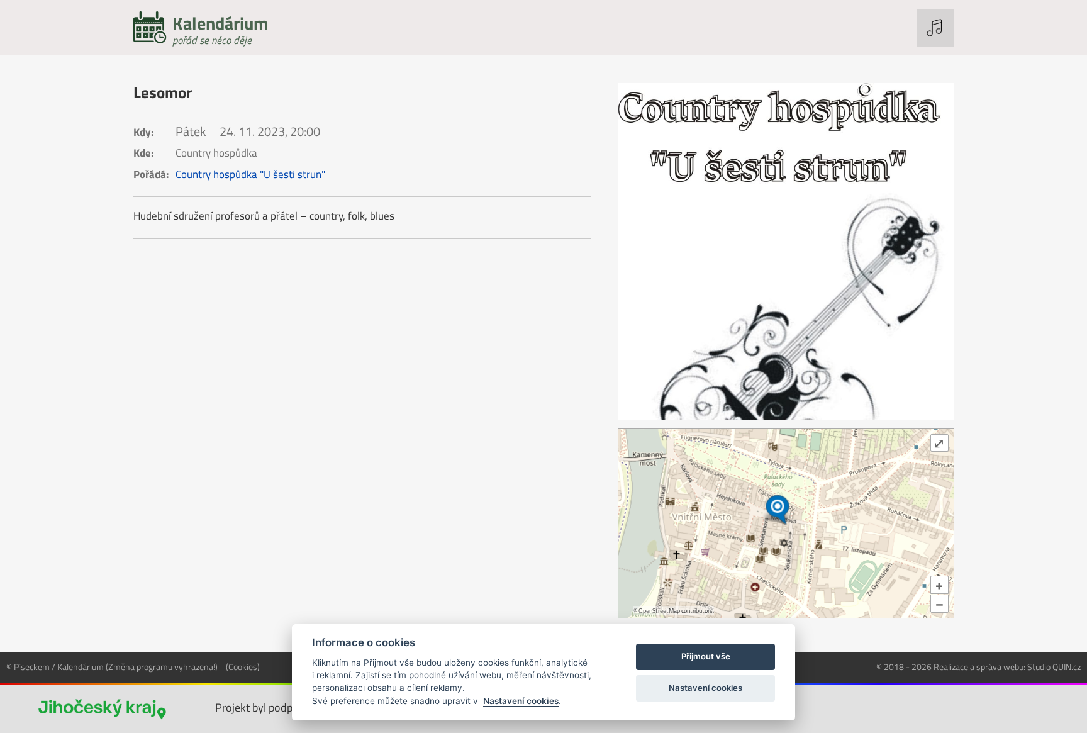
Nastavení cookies (521, 701)
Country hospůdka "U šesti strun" (250, 174)
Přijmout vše (705, 656)
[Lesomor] (786, 251)
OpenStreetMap (659, 610)
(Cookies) (243, 666)
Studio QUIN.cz (1054, 666)
